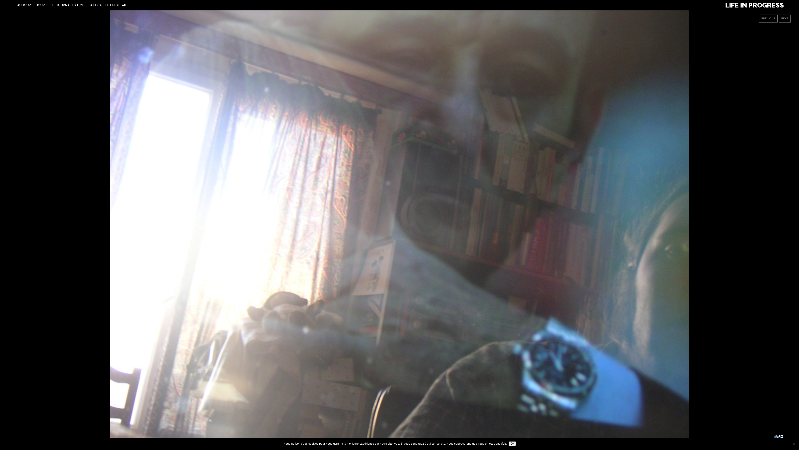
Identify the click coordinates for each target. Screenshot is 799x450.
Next (784, 18)
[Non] (794, 444)
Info (779, 436)
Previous (768, 18)
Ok (512, 443)
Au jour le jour (31, 5)
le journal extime (68, 5)
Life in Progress (754, 5)
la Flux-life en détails (108, 5)
